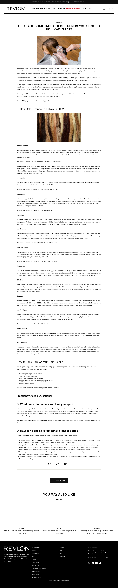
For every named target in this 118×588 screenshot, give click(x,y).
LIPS (41, 8)
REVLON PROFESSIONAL (73, 8)
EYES (45, 8)
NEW (33, 8)
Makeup (62, 547)
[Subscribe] (107, 557)
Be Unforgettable (36, 547)
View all (59, 499)
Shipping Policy (36, 565)
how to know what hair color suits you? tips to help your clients (41, 388)
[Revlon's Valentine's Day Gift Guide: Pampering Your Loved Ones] (59, 516)
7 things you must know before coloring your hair (36, 101)
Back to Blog (60, 480)
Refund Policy (35, 574)
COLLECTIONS (86, 8)
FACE (37, 8)
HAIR (49, 8)
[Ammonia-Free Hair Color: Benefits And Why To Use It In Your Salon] (21, 516)
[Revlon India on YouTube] (96, 563)
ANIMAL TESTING (36, 577)
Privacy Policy (35, 562)
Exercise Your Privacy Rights (39, 568)
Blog (33, 556)
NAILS (54, 8)
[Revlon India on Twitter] (100, 563)
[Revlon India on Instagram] (89, 563)
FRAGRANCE (61, 8)
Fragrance (62, 556)
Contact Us (34, 559)
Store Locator (35, 553)
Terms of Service (36, 571)
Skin (61, 553)
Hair (61, 550)
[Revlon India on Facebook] (93, 563)
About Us (34, 550)
